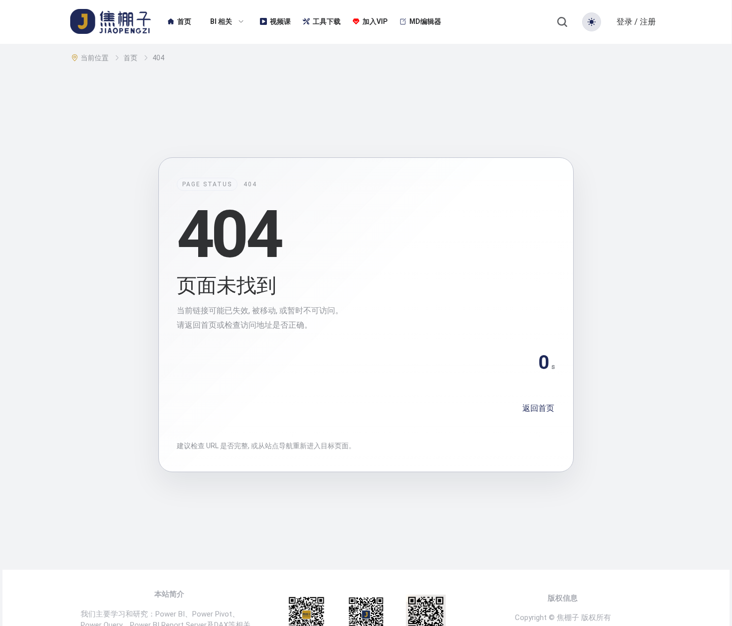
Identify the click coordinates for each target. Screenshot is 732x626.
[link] (96, 57)
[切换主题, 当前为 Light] (591, 21)
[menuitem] (179, 22)
